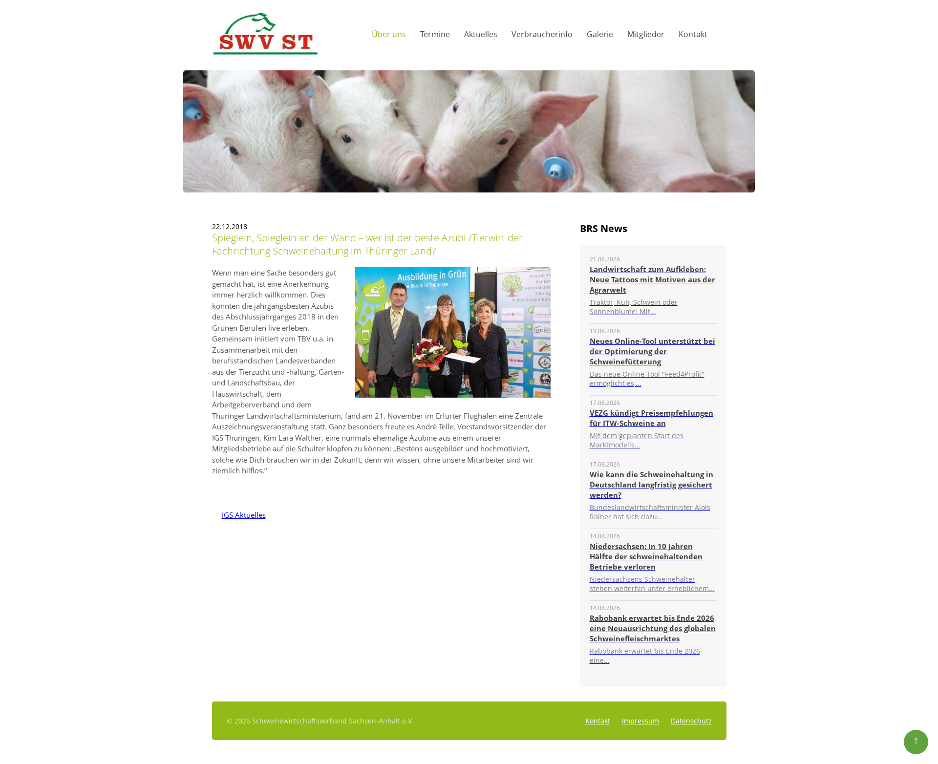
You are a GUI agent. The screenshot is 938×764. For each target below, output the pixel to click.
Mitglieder (645, 34)
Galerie (600, 34)
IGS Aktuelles (239, 515)
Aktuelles (480, 34)
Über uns (389, 34)
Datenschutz (691, 720)
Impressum (640, 720)
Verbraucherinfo (542, 34)
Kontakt (693, 34)
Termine (435, 34)
